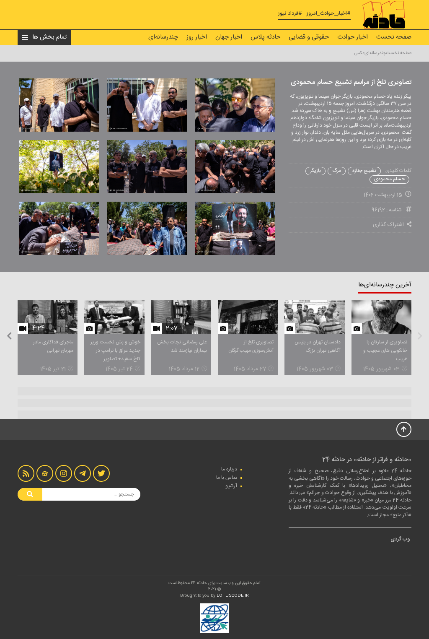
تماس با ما (226, 477)
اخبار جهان (228, 37)
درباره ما (229, 469)
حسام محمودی (389, 179)
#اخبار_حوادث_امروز (328, 14)
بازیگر (315, 171)
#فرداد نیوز (290, 14)
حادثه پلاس (265, 37)
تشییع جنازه (364, 171)
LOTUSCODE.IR (233, 595)
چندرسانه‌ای (163, 37)
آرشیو (231, 486)
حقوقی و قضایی (309, 37)
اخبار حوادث (352, 37)
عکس (359, 53)
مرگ (336, 171)
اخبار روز (196, 37)
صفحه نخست (393, 37)
